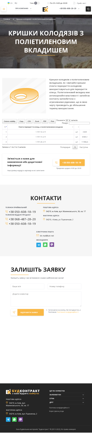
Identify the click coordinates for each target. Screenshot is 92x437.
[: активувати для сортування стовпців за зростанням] (77, 127)
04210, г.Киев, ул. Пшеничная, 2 (59, 219)
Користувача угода (56, 411)
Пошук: (65, 123)
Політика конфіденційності (59, 408)
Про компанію (21, 8)
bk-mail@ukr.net (47, 235)
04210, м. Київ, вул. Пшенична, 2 (23, 414)
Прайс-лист (81, 3)
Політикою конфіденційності (68, 312)
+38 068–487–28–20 (22, 219)
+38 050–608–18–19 (68, 8)
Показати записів (67, 120)
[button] (83, 394)
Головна (6, 19)
